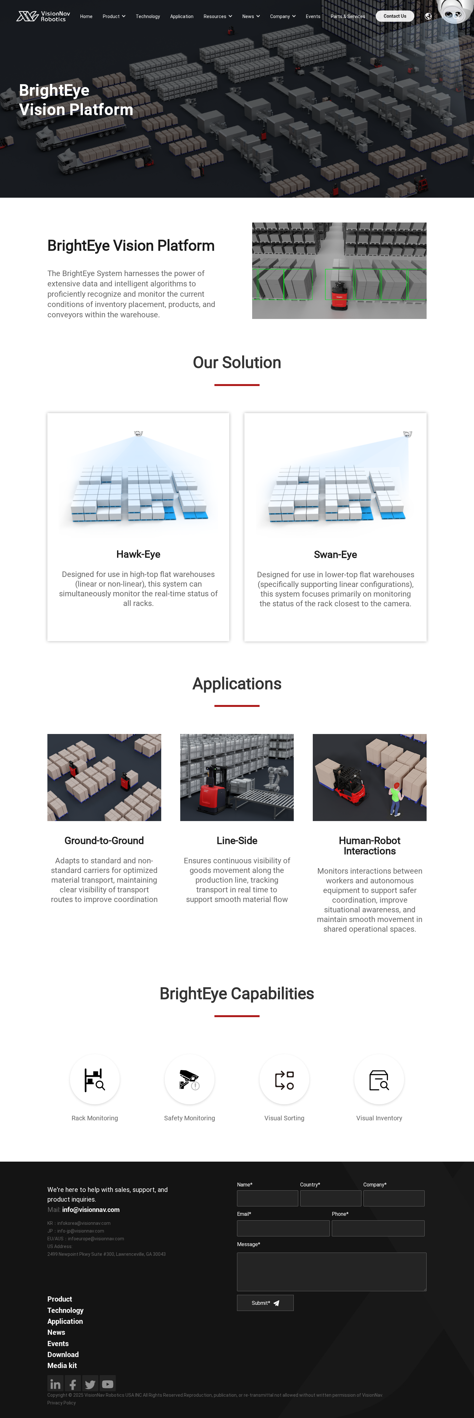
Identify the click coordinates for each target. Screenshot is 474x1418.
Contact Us (395, 16)
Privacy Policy (61, 1402)
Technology (148, 16)
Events (313, 16)
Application (181, 16)
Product (111, 16)
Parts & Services (348, 16)
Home (86, 16)
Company (280, 16)
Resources (215, 16)
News (248, 16)
